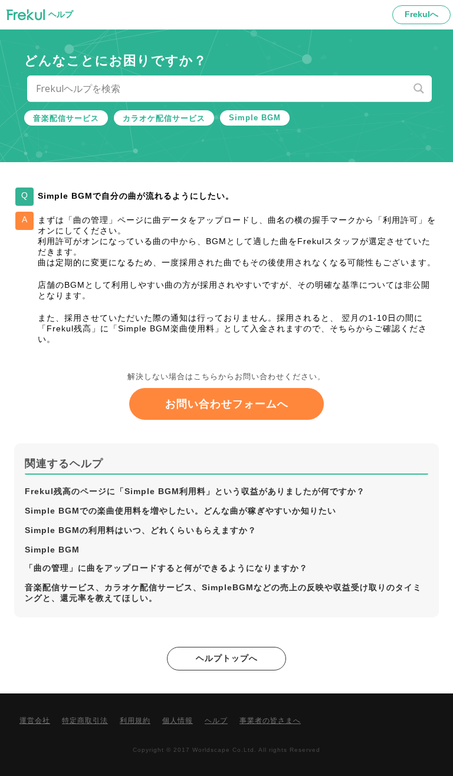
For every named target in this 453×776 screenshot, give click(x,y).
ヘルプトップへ (227, 658)
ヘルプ (216, 720)
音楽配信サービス (66, 118)
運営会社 (34, 720)
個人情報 (177, 720)
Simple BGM (255, 117)
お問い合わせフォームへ (226, 404)
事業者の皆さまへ (270, 720)
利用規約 (135, 720)
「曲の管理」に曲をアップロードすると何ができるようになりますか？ (166, 568)
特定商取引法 (85, 720)
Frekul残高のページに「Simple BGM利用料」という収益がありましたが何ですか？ (195, 491)
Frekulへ (421, 14)
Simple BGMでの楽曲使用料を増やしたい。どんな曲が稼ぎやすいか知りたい (180, 510)
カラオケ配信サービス (164, 118)
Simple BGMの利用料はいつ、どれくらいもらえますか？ (141, 530)
